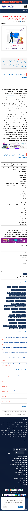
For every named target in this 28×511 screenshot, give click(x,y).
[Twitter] (22, 449)
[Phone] (19, 452)
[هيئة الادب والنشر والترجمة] (8, 489)
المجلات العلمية (23, 309)
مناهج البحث (6, 309)
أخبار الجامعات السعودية (21, 320)
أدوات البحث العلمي (13, 295)
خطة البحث (10, 292)
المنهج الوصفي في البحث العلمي (20, 390)
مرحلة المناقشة (23, 287)
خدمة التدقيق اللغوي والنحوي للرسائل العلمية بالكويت (16, 337)
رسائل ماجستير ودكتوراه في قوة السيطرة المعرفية (15, 414)
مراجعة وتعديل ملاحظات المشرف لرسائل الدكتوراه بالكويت (15, 342)
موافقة (20, 507)
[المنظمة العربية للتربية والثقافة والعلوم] (13, 489)
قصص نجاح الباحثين (14, 328)
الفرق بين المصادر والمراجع (21, 380)
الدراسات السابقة (22, 295)
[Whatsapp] (22, 452)
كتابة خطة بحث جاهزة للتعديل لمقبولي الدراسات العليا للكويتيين (15, 352)
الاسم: (25, 250)
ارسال (25, 273)
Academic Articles (22, 325)
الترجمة (9, 287)
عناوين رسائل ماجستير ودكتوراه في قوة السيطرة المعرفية (14, 411)
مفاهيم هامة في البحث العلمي (20, 292)
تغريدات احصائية (13, 322)
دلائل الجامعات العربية (21, 306)
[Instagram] (17, 449)
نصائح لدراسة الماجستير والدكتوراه (19, 311)
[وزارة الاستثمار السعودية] (21, 489)
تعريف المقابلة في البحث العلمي (20, 385)
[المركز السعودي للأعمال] (19, 489)
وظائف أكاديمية (11, 320)
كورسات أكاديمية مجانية (21, 314)
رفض (5, 507)
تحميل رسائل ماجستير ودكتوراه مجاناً (19, 303)
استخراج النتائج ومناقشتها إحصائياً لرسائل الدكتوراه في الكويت (15, 347)
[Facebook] (25, 449)
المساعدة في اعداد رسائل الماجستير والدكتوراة (17, 317)
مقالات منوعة (12, 314)
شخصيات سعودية (22, 322)
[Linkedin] (20, 449)
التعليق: (25, 260)
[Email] (16, 452)
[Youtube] (14, 449)
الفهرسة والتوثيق (22, 298)
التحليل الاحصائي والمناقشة (10, 306)
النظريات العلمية (10, 300)
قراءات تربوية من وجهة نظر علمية (10, 325)
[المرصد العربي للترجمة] (15, 489)
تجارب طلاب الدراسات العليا (12, 298)
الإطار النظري (15, 287)
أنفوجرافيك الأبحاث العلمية (20, 300)
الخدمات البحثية (23, 328)
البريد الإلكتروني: (23, 255)
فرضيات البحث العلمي (22, 375)
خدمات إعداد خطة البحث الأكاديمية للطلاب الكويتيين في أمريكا (15, 363)
